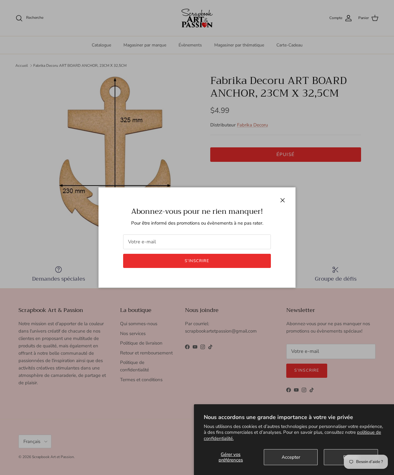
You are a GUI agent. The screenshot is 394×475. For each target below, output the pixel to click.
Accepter (291, 457)
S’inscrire (197, 261)
